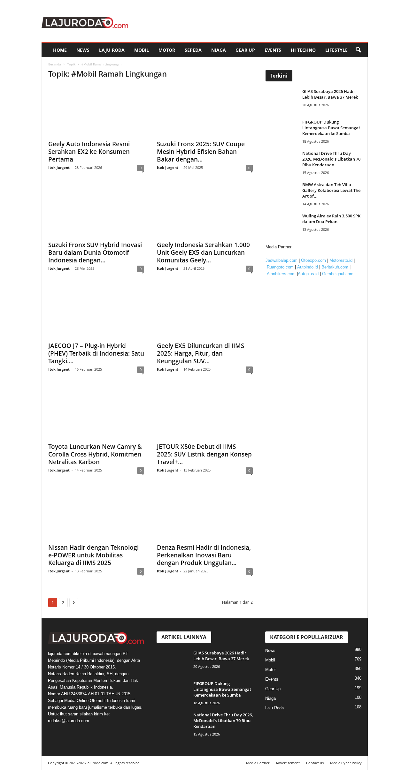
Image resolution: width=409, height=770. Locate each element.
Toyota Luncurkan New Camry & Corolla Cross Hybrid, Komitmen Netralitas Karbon (95, 454)
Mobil (141, 50)
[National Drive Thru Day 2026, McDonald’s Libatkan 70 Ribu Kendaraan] (283, 162)
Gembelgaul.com (337, 273)
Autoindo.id (307, 267)
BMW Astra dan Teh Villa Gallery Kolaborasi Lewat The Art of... (331, 190)
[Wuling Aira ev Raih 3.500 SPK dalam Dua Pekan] (283, 225)
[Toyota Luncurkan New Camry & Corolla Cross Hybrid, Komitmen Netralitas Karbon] (96, 413)
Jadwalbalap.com (281, 260)
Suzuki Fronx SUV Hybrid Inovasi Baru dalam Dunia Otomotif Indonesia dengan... (95, 252)
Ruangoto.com (280, 267)
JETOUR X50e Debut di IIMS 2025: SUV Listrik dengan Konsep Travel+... (204, 454)
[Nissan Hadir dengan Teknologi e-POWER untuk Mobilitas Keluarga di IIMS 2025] (96, 514)
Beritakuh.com (334, 267)
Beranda (54, 64)
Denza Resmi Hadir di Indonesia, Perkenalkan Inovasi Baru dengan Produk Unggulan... (204, 555)
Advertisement (288, 762)
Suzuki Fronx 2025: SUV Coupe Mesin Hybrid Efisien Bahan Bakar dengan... (201, 151)
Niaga (218, 50)
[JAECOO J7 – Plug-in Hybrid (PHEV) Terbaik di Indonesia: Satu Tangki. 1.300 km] (96, 312)
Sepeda (193, 50)
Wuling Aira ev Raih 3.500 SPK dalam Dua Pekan (331, 218)
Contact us (315, 762)
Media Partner (257, 762)
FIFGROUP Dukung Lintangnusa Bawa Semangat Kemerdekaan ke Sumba (331, 127)
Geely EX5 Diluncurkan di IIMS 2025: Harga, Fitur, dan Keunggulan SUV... (200, 353)
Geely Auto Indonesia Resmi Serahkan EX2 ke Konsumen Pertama (89, 151)
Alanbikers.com (281, 273)
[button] (358, 50)
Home (60, 50)
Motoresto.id (340, 260)
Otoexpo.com (313, 260)
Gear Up (245, 50)
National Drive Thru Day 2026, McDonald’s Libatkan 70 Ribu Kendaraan (331, 159)
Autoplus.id (308, 273)
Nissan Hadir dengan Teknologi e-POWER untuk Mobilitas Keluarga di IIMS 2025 (93, 555)
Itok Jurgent (59, 167)
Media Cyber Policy (346, 762)
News (82, 50)
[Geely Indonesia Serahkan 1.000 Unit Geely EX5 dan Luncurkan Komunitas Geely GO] (205, 211)
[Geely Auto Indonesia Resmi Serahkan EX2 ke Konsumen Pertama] (96, 110)
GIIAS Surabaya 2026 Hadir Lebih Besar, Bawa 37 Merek (330, 94)
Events (273, 50)
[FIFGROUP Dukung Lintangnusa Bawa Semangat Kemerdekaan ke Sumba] (283, 131)
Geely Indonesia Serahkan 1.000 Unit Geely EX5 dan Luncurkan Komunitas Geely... (203, 252)
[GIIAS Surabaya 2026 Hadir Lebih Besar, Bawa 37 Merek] (283, 100)
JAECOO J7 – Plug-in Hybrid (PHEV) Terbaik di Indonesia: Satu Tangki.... (96, 353)
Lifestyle (336, 50)
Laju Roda (112, 50)
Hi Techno (303, 50)
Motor (166, 50)
